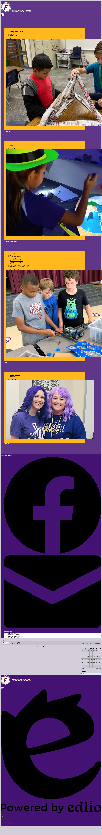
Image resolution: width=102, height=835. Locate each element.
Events (84, 674)
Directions (12, 37)
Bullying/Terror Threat (15, 262)
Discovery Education (15, 375)
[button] (52, 23)
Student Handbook (14, 269)
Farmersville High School (13, 634)
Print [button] (83, 643)
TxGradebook (13, 379)
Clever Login (13, 144)
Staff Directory (13, 35)
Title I (11, 38)
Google (11, 378)
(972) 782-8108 (8, 687)
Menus (11, 255)
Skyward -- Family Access (16, 263)
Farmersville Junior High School (15, 636)
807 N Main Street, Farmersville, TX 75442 (12, 685)
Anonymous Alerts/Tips (16, 259)
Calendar (12, 34)
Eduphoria (12, 376)
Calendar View (97, 669)
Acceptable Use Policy (15, 253)
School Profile (13, 32)
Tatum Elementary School (13, 637)
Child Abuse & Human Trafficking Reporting (21, 265)
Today (82, 669)
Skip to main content (6, 1)
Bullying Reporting (9, 823)
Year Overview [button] (89, 643)
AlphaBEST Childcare (15, 256)
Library (11, 145)
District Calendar (14, 268)
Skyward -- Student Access (16, 261)
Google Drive (13, 147)
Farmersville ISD (11, 633)
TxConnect (12, 148)
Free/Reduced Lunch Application (12, 820)
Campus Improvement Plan (16, 31)
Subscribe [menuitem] (97, 643)
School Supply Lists (15, 258)
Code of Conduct (8, 821)
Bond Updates (7, 818)
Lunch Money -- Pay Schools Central (19, 266)
